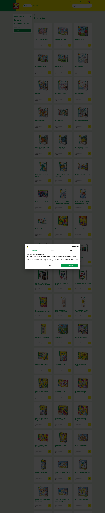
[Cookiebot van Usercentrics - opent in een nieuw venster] (73, 246)
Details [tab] (52, 250)
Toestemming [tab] (34, 250)
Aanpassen (51, 265)
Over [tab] (71, 250)
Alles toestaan (70, 265)
